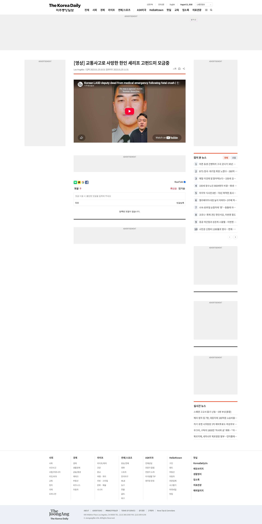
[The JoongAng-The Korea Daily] (59, 514)
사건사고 (52, 467)
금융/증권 (77, 472)
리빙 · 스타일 (102, 480)
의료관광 (196, 10)
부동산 (75, 480)
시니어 (99, 489)
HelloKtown (156, 10)
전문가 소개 (150, 472)
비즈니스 (76, 485)
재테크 (75, 476)
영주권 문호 (150, 480)
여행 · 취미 (101, 476)
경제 (102, 10)
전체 (87, 10)
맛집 (171, 493)
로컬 (234, 157)
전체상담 (148, 463)
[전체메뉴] (206, 10)
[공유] (184, 68)
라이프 (111, 10)
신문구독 (150, 4)
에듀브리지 (198, 468)
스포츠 (123, 472)
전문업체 (172, 480)
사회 (95, 10)
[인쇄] (179, 68)
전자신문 (161, 4)
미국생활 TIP (150, 476)
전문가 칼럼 (150, 467)
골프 (123, 493)
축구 (123, 498)
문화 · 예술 (101, 485)
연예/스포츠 (124, 10)
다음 (235, 237)
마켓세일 (172, 489)
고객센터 (151, 510)
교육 (177, 10)
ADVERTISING (97, 510)
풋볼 (123, 489)
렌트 (171, 467)
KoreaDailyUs (200, 463)
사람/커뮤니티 (54, 472)
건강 (99, 467)
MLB (123, 480)
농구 (123, 485)
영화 (123, 467)
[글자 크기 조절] (174, 68)
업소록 (185, 10)
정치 (51, 485)
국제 (51, 489)
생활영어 (197, 474)
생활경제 (76, 467)
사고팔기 (172, 485)
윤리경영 (142, 510)
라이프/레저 (102, 463)
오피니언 (52, 493)
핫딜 (169, 10)
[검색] (211, 10)
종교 (99, 472)
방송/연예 (125, 463)
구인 (171, 463)
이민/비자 (53, 476)
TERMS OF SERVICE (128, 510)
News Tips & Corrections (166, 510)
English (172, 4)
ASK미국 (141, 10)
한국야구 (124, 476)
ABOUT (86, 510)
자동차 (75, 489)
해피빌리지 (198, 490)
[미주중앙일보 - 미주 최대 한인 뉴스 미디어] (65, 8)
